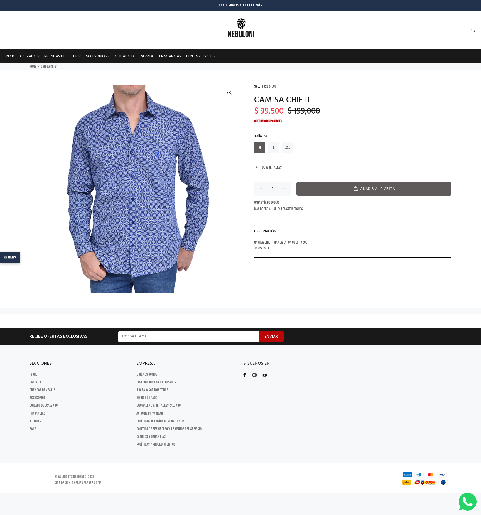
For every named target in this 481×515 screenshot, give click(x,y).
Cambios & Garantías (151, 436)
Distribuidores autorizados (156, 382)
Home (33, 67)
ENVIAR (271, 336)
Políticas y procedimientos (155, 444)
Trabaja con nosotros (152, 390)
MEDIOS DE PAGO (146, 397)
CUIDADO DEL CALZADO (44, 405)
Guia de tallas (272, 167)
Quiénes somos (146, 374)
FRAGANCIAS (37, 413)
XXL (287, 147)
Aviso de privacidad (149, 413)
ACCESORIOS (37, 397)
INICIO (33, 374)
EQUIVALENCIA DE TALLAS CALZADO (158, 405)
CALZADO (35, 382)
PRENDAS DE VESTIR (42, 390)
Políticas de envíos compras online (161, 421)
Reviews (10, 257)
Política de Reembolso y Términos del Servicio (169, 428)
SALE (33, 428)
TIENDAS (35, 421)
